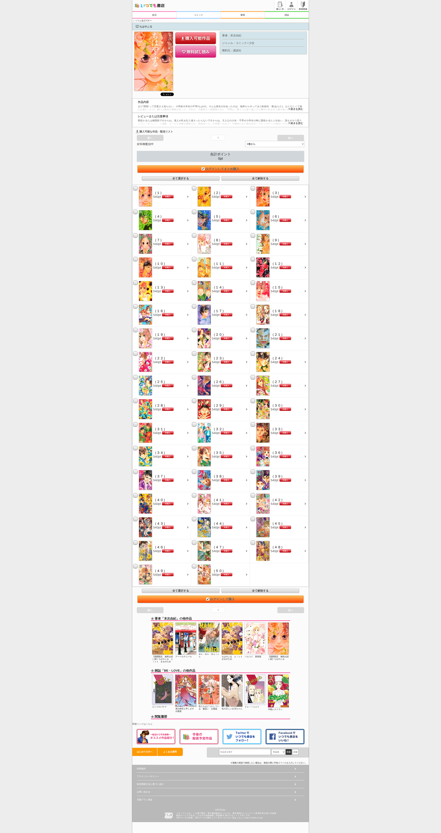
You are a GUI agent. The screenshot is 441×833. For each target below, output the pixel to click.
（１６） (160, 311)
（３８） (219, 476)
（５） (217, 216)
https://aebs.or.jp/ (254, 818)
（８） (217, 240)
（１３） (160, 287)
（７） (158, 240)
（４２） (277, 500)
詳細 (295, 752)
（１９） (160, 334)
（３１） (160, 429)
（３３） (277, 429)
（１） (158, 193)
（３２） (219, 429)
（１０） (160, 264)
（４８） (277, 547)
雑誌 (287, 15)
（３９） (277, 476)
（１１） (219, 264)
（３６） (277, 453)
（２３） (219, 358)
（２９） (219, 405)
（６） (276, 216)
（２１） (277, 334)
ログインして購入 (222, 599)
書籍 (242, 15)
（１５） (277, 287)
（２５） (160, 382)
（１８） (277, 311)
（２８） (160, 405)
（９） (276, 240)
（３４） (160, 453)
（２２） (160, 358)
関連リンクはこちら (142, 724)
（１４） (219, 287)
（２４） (277, 358)
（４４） (219, 523)
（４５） (277, 523)
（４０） (160, 500)
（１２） (277, 264)
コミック (198, 15)
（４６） (160, 547)
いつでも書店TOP (141, 20)
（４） (158, 216)
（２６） (219, 382)
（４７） (219, 547)
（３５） (219, 453)
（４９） (160, 571)
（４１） (219, 500)
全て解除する (260, 178)
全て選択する (180, 178)
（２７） (277, 382)
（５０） (219, 571)
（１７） (219, 311)
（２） (217, 193)
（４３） (160, 523)
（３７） (160, 476)
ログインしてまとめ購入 (222, 169)
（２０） (219, 334)
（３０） (277, 405)
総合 (154, 15)
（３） (276, 193)
